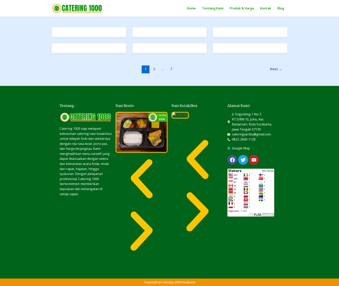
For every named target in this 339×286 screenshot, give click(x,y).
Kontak (265, 8)
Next (276, 69)
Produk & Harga (242, 8)
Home (191, 8)
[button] (142, 179)
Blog (280, 8)
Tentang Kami (212, 8)
